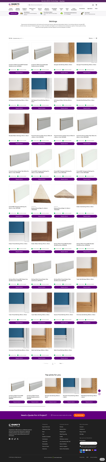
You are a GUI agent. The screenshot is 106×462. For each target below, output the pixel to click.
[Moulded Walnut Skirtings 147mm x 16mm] (19, 124)
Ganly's (13, 457)
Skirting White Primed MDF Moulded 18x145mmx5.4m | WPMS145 (85, 244)
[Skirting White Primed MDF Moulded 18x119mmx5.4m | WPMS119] (64, 232)
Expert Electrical (46, 426)
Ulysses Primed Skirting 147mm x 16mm (63, 314)
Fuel (43, 434)
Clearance (44, 448)
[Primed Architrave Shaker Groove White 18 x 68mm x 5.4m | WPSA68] (41, 124)
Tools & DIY (44, 441)
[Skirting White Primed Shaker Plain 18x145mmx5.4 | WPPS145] (64, 267)
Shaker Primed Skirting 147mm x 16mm (18, 243)
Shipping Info (63, 431)
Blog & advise (83, 431)
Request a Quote (19, 72)
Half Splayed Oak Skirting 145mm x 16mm (18, 100)
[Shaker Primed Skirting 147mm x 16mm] (19, 232)
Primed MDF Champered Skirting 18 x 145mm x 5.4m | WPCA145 (63, 172)
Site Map (82, 434)
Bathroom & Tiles (46, 429)
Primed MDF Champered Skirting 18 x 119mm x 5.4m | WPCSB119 (40, 172)
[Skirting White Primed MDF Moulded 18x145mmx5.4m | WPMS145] (87, 232)
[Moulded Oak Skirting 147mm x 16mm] (87, 88)
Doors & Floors (45, 446)
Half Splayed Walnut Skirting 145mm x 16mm (63, 101)
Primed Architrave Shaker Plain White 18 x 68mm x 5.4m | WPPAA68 (87, 136)
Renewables (45, 444)
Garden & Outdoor (46, 436)
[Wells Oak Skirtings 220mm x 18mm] (41, 338)
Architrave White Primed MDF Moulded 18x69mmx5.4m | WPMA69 (18, 65)
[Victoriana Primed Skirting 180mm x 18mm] (19, 338)
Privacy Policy (82, 457)
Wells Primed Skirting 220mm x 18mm (63, 350)
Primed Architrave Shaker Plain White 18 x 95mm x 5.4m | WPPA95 (19, 172)
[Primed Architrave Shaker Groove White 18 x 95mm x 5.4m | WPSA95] (64, 124)
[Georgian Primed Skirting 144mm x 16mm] (87, 53)
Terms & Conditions (93, 457)
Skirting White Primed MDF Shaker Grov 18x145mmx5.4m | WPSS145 (18, 280)
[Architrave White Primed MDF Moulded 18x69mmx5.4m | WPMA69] (19, 53)
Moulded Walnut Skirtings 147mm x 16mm (19, 135)
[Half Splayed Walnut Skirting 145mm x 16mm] (64, 88)
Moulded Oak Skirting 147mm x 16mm (85, 100)
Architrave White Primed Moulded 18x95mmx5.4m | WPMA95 (39, 65)
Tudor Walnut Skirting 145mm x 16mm (40, 314)
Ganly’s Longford (63, 446)
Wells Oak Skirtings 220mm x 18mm (39, 350)
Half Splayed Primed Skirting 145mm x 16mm (40, 101)
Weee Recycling (63, 434)
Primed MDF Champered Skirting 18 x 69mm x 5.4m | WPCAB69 (85, 172)
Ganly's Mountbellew (64, 448)
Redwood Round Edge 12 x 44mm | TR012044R (39, 209)
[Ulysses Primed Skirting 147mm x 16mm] (64, 303)
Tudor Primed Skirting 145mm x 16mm (18, 314)
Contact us (82, 429)
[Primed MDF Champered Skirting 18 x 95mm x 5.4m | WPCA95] (19, 195)
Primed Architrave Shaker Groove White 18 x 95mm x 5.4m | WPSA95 (64, 136)
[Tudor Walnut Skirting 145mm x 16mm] (41, 303)
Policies (61, 426)
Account (81, 426)
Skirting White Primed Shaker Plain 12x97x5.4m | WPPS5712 (39, 280)
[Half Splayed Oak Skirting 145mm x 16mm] (19, 88)
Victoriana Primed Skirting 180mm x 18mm (19, 350)
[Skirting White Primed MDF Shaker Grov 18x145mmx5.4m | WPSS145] (19, 267)
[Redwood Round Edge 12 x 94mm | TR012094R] (64, 195)
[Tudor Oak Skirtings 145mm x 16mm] (87, 267)
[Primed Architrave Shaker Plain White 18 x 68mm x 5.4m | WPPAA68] (87, 124)
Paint (43, 431)
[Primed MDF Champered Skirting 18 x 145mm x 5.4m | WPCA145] (64, 159)
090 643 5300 (80, 415)
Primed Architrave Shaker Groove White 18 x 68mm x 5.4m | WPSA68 (41, 136)
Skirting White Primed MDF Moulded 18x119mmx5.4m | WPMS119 (62, 244)
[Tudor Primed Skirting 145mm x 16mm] (19, 303)
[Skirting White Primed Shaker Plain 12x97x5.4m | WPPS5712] (41, 267)
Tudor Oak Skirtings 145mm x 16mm (85, 279)
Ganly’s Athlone (63, 444)
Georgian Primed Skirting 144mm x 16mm (86, 64)
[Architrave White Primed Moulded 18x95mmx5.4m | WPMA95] (41, 53)
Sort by (10, 38)
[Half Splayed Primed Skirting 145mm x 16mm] (41, 88)
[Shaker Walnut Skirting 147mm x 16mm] (41, 232)
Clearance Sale (14, 13)
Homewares (45, 439)
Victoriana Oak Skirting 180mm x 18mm (86, 314)
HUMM (61, 436)
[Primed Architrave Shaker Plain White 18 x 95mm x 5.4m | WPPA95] (19, 159)
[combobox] (55, 4)
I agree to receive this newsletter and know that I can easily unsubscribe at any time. (89, 447)
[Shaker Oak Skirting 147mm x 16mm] (87, 195)
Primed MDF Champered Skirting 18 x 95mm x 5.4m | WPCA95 (18, 207)
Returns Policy (63, 429)
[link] (45, 363)
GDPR (87, 457)
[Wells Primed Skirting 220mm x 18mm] (64, 338)
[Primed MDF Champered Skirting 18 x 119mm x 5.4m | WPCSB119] (41, 159)
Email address (82, 440)
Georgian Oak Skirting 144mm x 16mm (63, 64)
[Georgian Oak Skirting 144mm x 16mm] (64, 53)
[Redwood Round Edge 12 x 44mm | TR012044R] (41, 195)
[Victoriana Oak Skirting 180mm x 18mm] (87, 303)
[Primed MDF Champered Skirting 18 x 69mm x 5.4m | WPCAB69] (87, 159)
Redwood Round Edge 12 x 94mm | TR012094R (62, 209)
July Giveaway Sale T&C (65, 441)
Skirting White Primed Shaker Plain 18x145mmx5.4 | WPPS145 (62, 280)
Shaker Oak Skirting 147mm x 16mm (85, 206)
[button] (96, 4)
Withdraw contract (64, 439)
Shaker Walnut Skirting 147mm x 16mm (40, 243)
